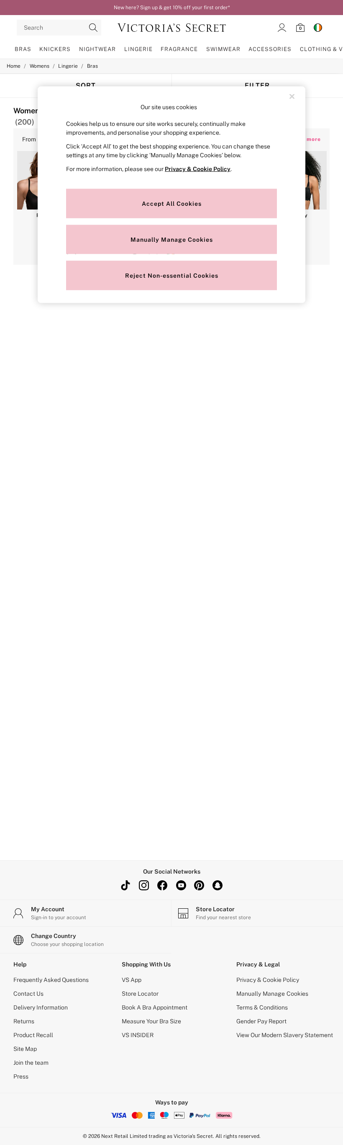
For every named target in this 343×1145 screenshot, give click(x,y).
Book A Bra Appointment (154, 1007)
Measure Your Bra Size (151, 1021)
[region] (171, 194)
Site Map (25, 1048)
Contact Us (28, 993)
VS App (131, 979)
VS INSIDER (138, 1035)
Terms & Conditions (262, 1007)
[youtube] (181, 885)
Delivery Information (40, 1007)
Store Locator (140, 993)
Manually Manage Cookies (272, 993)
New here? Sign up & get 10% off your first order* (172, 7)
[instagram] (144, 885)
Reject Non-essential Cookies (171, 275)
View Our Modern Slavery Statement (284, 1035)
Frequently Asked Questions (51, 979)
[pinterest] (199, 885)
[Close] (292, 96)
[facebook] (162, 885)
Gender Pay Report (261, 1021)
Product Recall (33, 1035)
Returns (23, 1021)
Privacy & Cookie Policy (267, 979)
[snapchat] (217, 885)
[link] (282, 27)
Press (20, 1076)
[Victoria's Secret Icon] (172, 27)
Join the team (31, 1062)
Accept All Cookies (172, 203)
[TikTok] (125, 885)
